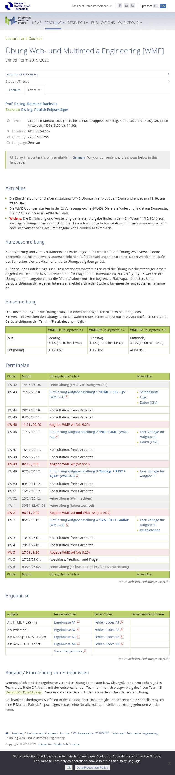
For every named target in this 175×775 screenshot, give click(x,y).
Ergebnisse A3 (65, 637)
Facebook (120, 5)
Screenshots (149, 392)
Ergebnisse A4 (65, 644)
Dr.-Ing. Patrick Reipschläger (44, 109)
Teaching (17, 733)
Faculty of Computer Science (90, 6)
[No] (169, 763)
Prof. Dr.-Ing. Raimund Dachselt (31, 103)
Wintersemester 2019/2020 (91, 733)
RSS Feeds (132, 5)
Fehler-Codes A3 (107, 637)
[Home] (6, 733)
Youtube (126, 5)
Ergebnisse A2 (65, 629)
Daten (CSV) (148, 402)
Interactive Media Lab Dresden (18, 20)
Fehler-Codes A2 (107, 629)
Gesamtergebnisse (68, 651)
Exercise (34, 90)
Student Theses (17, 81)
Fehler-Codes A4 (107, 644)
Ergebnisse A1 (65, 622)
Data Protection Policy (92, 767)
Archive (64, 733)
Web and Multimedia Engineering (135, 733)
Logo (143, 397)
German (78, 157)
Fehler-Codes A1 (107, 622)
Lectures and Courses (22, 74)
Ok (69, 767)
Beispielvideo (150, 530)
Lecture (15, 90)
